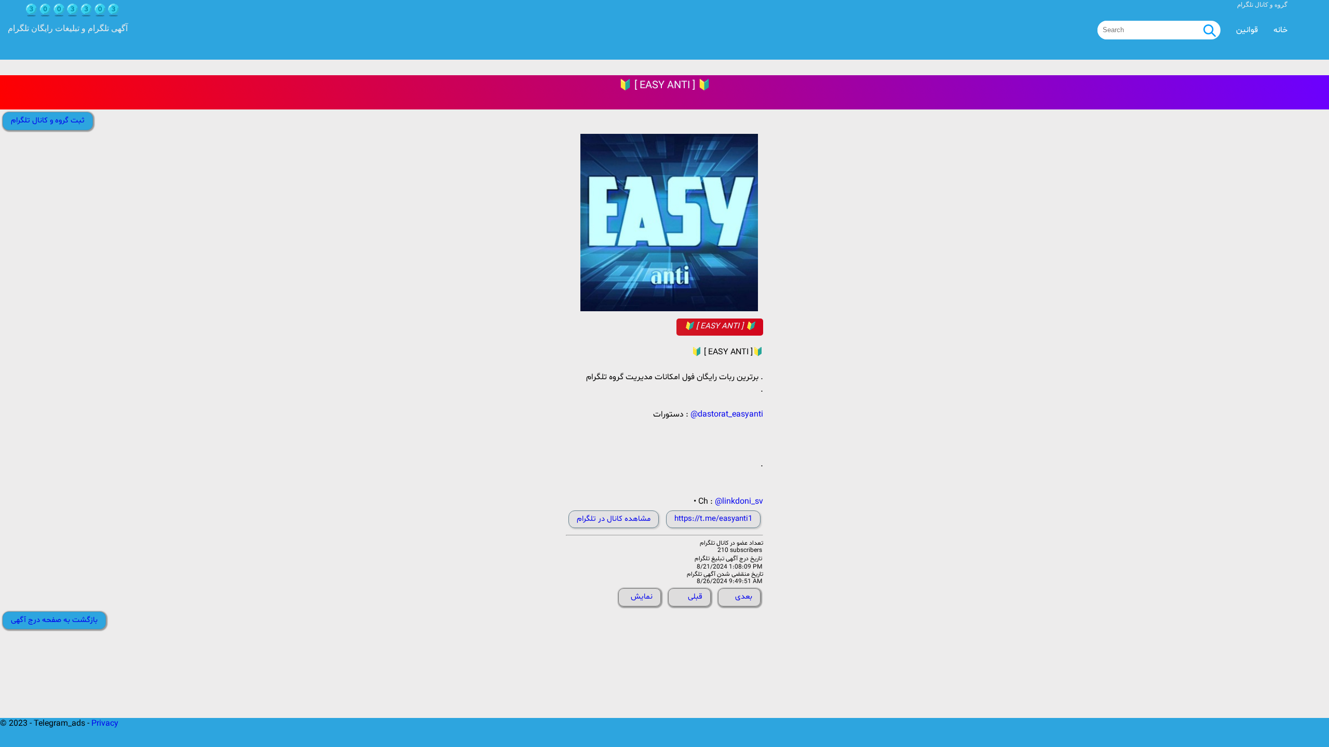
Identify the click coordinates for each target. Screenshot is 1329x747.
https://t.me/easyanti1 (713, 519)
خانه (1280, 30)
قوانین (1247, 30)
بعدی (743, 596)
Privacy (104, 723)
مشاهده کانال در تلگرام (613, 519)
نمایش (642, 596)
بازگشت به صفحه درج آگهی (54, 620)
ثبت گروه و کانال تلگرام (48, 120)
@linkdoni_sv (739, 501)
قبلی (695, 596)
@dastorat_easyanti (726, 414)
